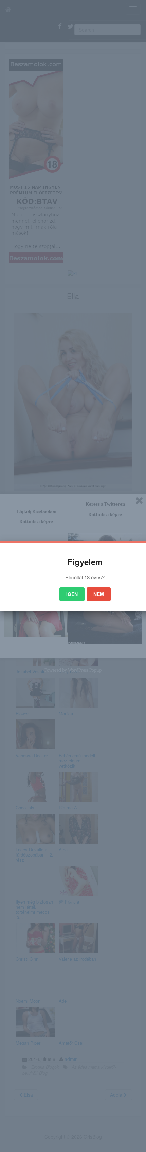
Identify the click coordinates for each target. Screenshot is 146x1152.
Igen (72, 594)
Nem (98, 594)
